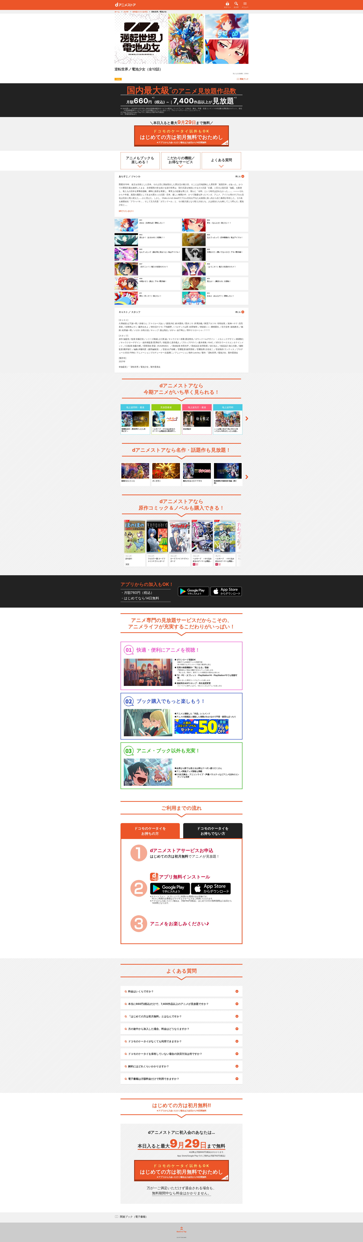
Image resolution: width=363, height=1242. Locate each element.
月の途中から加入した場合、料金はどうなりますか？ (158, 1028)
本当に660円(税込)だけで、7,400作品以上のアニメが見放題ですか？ (168, 1003)
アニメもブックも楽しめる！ (140, 160)
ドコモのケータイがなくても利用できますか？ (155, 1041)
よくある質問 (221, 160)
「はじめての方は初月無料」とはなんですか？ (155, 1016)
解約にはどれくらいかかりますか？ (148, 1066)
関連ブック (244, 79)
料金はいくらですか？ (141, 991)
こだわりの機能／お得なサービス (181, 160)
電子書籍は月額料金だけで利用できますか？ (153, 1078)
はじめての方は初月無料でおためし (181, 136)
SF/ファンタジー (126, 211)
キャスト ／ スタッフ (129, 312)
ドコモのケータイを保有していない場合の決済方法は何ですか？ (165, 1053)
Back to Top (181, 1232)
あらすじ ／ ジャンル (129, 176)
